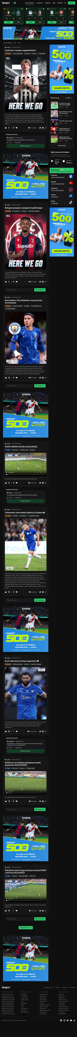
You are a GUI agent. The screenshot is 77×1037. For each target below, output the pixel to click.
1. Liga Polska (24, 996)
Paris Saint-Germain (64, 1010)
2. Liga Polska (24, 997)
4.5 (56, 18)
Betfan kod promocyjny (7, 1006)
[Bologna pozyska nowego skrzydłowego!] (25, 242)
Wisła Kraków (43, 996)
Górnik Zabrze (43, 999)
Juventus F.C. (62, 1012)
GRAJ (8, 22)
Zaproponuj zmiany (48, 987)
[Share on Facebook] (43, 128)
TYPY (18, 22)
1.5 (63, 18)
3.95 (20, 18)
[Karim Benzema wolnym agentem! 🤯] (25, 693)
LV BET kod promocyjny (7, 1003)
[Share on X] (40, 128)
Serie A (22, 1005)
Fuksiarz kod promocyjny (8, 1001)
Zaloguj (71, 3)
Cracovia (42, 1003)
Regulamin (64, 987)
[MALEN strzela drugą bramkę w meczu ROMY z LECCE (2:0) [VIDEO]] (25, 887)
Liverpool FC (62, 997)
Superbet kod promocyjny (8, 999)
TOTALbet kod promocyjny (8, 1014)
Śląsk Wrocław (43, 1001)
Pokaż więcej (62, 145)
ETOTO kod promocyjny (7, 994)
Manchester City (63, 999)
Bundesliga (23, 1003)
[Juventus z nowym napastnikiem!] (25, 86)
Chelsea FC (61, 996)
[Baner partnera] (38, 33)
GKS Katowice (43, 1012)
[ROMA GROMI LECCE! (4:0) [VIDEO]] (25, 462)
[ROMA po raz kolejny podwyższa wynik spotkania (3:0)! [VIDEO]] (25, 779)
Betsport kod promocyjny (8, 997)
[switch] (14, 3)
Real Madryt (62, 1003)
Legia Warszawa (44, 994)
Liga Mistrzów (24, 1008)
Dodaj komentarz (25, 146)
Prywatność (72, 987)
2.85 (13, 18)
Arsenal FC (61, 994)
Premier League (24, 999)
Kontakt (57, 987)
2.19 (7, 18)
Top (19, 42)
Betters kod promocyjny (8, 1008)
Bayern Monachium (63, 1006)
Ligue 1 (22, 1006)
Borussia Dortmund (63, 1008)
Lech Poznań (43, 997)
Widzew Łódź (43, 1008)
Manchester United (63, 1001)
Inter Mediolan (62, 1014)
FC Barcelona (62, 1005)
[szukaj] (65, 3)
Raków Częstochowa (45, 1010)
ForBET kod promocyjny (7, 1012)
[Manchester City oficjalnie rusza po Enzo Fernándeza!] (25, 336)
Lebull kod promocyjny (7, 996)
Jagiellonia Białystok (45, 1005)
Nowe (14, 42)
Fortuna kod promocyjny (8, 1005)
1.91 (29, 18)
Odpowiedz (18, 142)
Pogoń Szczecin (44, 1006)
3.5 (35, 18)
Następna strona (24, 927)
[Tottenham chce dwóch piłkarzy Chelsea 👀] (25, 549)
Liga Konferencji (25, 1012)
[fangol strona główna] (6, 3)
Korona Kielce (43, 1014)
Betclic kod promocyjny (7, 1010)
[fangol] (6, 987)
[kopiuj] (45, 128)
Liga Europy (24, 1010)
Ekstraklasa (23, 994)
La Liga (22, 1001)
